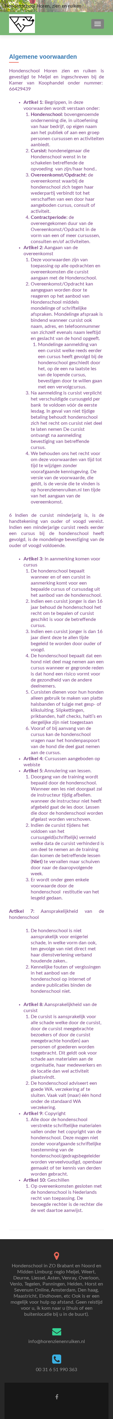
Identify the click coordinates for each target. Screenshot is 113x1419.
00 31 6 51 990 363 (56, 1369)
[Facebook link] (56, 1397)
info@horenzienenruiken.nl (56, 1341)
